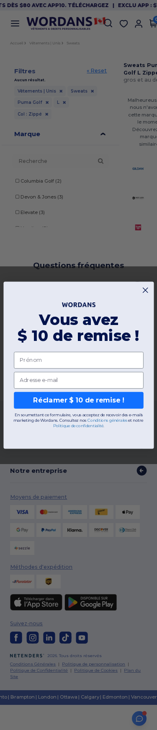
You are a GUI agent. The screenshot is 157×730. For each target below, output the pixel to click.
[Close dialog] (145, 290)
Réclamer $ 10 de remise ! (78, 400)
